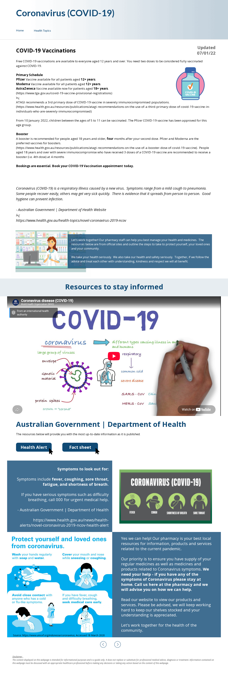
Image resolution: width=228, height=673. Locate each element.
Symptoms (26, 479)
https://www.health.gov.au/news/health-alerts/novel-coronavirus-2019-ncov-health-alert (64, 522)
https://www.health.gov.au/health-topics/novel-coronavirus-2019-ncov (71, 220)
